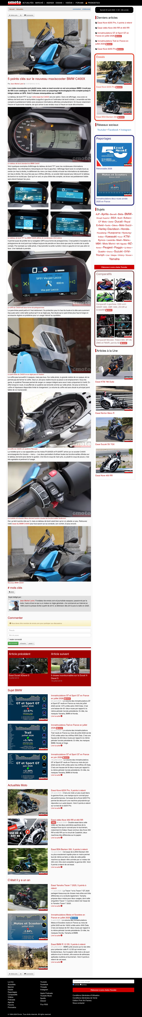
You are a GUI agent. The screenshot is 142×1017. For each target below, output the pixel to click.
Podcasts (11, 999)
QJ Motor (127, 247)
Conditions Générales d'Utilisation (86, 995)
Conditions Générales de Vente (85, 998)
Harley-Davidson (109, 229)
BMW (12, 592)
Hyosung (126, 232)
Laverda (111, 240)
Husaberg (101, 232)
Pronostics (12, 1007)
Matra (126, 240)
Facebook (113, 129)
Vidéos (10, 997)
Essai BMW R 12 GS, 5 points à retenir (68, 944)
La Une (11, 982)
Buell (120, 217)
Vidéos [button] (69, 2)
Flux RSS (44, 1004)
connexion (77, 9)
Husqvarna (114, 232)
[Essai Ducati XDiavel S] (28, 665)
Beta (120, 214)
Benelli (113, 214)
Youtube (101, 129)
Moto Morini (109, 243)
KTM (126, 236)
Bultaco (127, 217)
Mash (119, 240)
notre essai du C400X (40, 97)
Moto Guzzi (125, 225)
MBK (98, 243)
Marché (11, 987)
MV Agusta (121, 243)
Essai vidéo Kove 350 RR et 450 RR (67, 819)
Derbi (110, 221)
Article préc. (14, 15)
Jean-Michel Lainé (17, 84)
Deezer (43, 1000)
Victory (121, 255)
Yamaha (114, 259)
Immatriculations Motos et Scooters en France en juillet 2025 (68, 916)
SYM (126, 251)
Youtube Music (46, 995)
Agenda (50, 2)
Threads (43, 987)
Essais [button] (59, 2)
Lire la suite (56, 716)
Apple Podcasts (46, 993)
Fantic (107, 225)
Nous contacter (79, 1003)
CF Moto (102, 221)
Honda (125, 229)
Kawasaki (111, 236)
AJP (98, 214)
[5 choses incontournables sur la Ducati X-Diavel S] (70, 665)
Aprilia (104, 214)
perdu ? (31, 643)
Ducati (119, 221)
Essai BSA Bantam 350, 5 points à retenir (69, 849)
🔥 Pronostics (92, 2)
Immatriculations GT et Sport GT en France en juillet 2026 (112, 34)
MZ (130, 243)
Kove (120, 236)
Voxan (129, 254)
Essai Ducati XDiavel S (19, 675)
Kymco (101, 240)
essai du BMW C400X (21, 523)
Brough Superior (103, 218)
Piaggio (118, 247)
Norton (98, 247)
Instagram (126, 129)
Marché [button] (39, 2)
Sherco (110, 251)
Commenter (29, 15)
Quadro (101, 251)
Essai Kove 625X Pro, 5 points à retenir (68, 790)
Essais (100, 57)
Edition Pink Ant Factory (82, 1000)
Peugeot (108, 247)
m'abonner (86, 9)
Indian (101, 236)
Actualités (28, 2)
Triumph (100, 255)
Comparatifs (104, 274)
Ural (107, 255)
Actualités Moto (17, 785)
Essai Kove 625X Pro (106, 48)
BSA (113, 217)
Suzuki (118, 251)
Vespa (113, 255)
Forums (79, 2)
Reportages (103, 138)
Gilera (115, 225)
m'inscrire (23, 643)
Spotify (43, 998)
